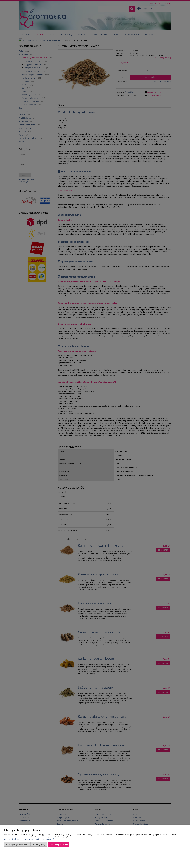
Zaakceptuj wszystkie (59, 844)
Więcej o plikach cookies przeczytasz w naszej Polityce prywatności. (29, 839)
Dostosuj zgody (39, 844)
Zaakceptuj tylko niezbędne (17, 844)
